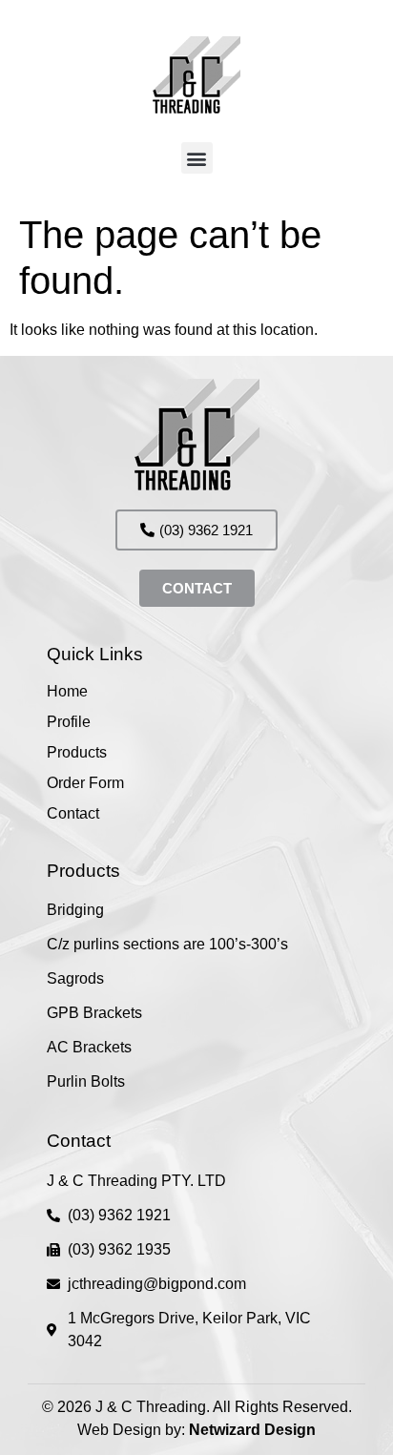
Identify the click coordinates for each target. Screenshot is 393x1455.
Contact (73, 813)
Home (67, 691)
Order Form (85, 783)
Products (77, 752)
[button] (197, 158)
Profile (69, 722)
